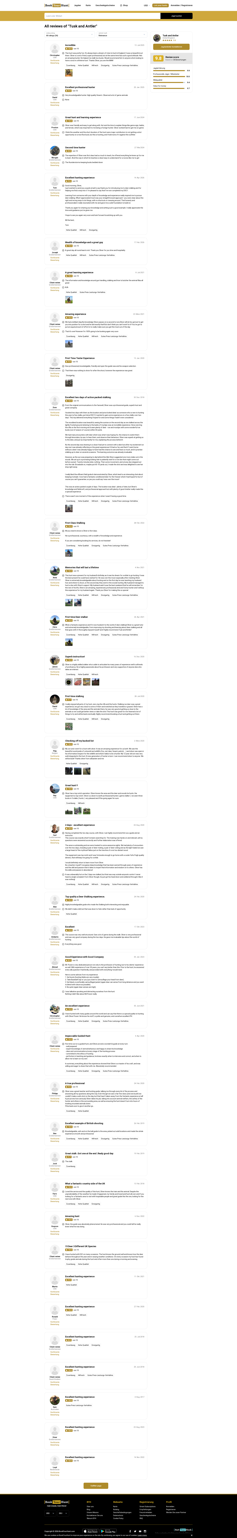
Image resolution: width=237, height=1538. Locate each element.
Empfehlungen (145, 1509)
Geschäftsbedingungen (122, 1512)
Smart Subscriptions (148, 1507)
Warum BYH (91, 1518)
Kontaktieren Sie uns (95, 1515)
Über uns (90, 1507)
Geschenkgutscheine (148, 1515)
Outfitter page (95, 1486)
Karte (115, 1507)
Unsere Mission (93, 1512)
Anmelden (175, 5)
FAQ (141, 1518)
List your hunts (160, 5)
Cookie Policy (118, 1518)
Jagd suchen (176, 16)
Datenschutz (118, 1515)
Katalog (116, 1509)
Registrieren (187, 5)
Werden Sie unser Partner (176, 1512)
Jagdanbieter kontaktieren (171, 47)
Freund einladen (146, 1512)
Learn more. (142, 1535)
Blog (88, 1509)
